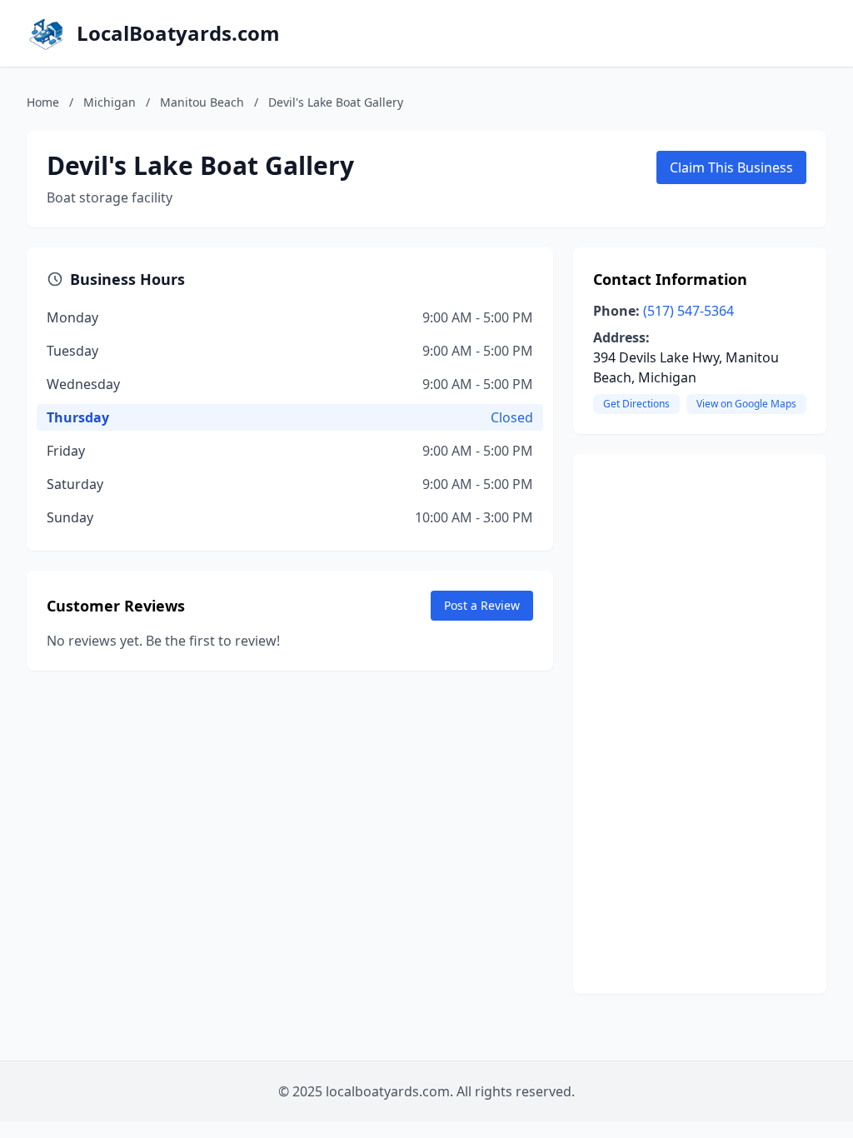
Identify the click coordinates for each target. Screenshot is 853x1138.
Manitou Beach (202, 102)
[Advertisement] (699, 724)
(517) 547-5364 (688, 311)
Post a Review (482, 605)
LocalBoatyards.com (178, 33)
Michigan (109, 102)
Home (43, 102)
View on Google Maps (746, 404)
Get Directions (636, 404)
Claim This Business (731, 167)
